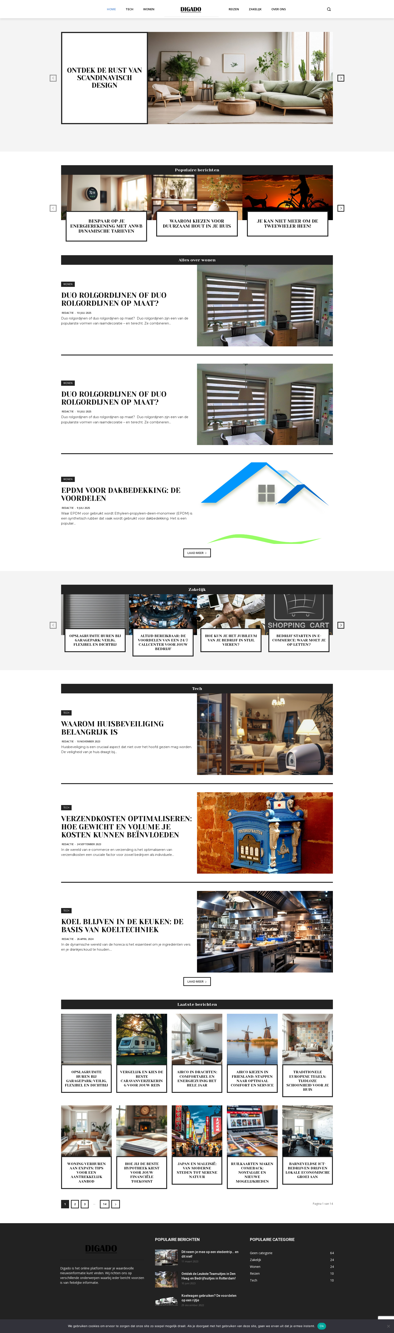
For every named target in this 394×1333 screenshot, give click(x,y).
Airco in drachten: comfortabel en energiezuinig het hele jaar (197, 1078)
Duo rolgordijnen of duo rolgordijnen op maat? (113, 299)
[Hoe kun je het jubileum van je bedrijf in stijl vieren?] (231, 614)
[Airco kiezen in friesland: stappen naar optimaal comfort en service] (252, 1039)
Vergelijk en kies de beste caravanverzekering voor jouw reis (141, 1078)
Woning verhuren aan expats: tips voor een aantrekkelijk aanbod (86, 1173)
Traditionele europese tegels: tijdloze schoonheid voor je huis (307, 1081)
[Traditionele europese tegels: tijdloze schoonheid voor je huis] (307, 1039)
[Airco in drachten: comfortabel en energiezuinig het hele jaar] (197, 1039)
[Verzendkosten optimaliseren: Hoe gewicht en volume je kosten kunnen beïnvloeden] (265, 833)
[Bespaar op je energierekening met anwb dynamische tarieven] (106, 197)
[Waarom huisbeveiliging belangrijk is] (265, 734)
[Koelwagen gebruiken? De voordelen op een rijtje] (166, 1301)
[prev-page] (53, 78)
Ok (322, 1326)
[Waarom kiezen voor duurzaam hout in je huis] (197, 197)
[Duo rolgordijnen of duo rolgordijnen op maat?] (265, 305)
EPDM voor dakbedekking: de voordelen (120, 494)
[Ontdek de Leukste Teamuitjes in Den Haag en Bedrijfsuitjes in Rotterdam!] (166, 1279)
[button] (329, 9)
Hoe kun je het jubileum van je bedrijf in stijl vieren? (231, 640)
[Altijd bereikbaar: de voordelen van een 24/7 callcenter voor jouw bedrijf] (163, 614)
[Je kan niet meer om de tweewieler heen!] (287, 197)
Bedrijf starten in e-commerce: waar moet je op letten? (299, 640)
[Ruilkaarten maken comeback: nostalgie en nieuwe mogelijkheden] (252, 1130)
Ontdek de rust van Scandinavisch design (104, 78)
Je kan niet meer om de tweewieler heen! (287, 224)
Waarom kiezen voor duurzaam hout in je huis (197, 224)
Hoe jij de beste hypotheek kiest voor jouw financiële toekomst (141, 1173)
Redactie (68, 312)
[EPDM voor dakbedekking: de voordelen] (265, 503)
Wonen (68, 284)
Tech (66, 712)
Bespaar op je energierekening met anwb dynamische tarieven (106, 226)
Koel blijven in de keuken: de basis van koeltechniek (122, 926)
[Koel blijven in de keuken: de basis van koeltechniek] (265, 932)
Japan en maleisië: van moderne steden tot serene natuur (197, 1170)
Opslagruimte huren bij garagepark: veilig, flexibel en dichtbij (95, 640)
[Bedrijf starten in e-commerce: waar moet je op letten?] (299, 614)
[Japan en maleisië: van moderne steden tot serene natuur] (197, 1130)
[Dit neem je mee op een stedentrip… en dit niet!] (166, 1258)
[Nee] (388, 1326)
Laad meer (195, 553)
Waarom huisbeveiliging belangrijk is (112, 728)
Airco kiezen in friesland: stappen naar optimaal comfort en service (252, 1078)
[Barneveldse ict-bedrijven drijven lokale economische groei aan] (307, 1130)
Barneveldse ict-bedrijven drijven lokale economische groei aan (307, 1170)
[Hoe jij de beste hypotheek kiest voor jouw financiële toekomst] (141, 1130)
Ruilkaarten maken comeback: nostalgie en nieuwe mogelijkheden (252, 1173)
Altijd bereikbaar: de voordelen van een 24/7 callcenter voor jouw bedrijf (163, 642)
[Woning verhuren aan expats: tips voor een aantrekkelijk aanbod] (86, 1130)
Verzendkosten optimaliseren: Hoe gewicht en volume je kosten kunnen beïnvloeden (126, 827)
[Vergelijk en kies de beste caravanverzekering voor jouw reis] (141, 1039)
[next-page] (340, 78)
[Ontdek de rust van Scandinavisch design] (240, 78)
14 (104, 1204)
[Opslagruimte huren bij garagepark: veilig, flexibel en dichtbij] (95, 614)
